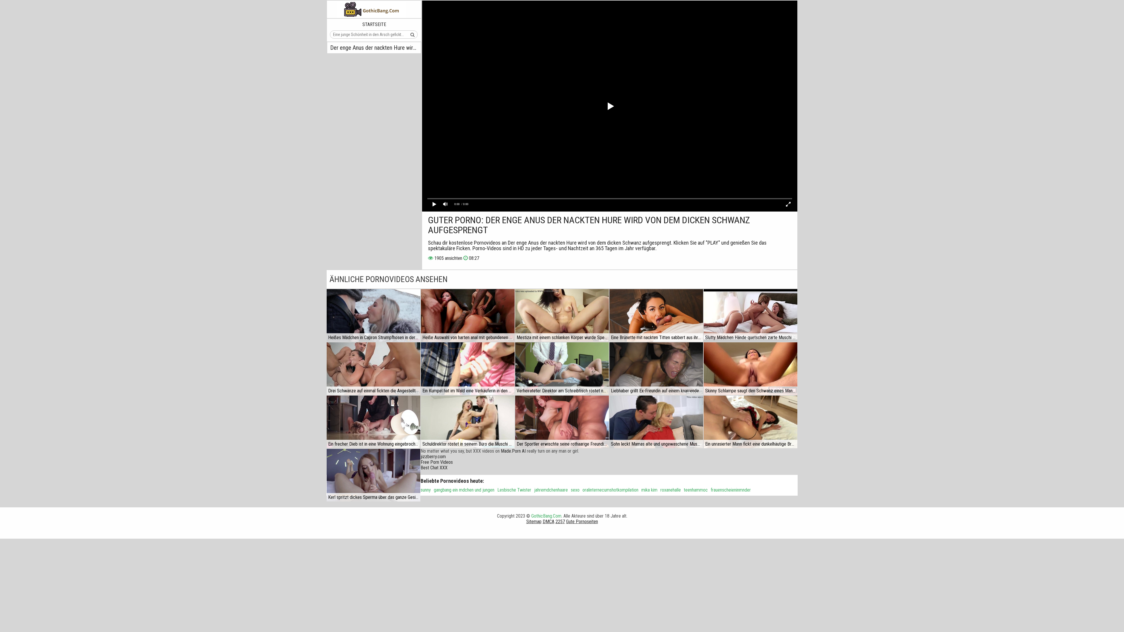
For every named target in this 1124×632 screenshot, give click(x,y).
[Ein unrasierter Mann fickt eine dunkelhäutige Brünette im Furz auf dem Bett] (750, 422)
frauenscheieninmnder (731, 490)
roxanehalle (670, 490)
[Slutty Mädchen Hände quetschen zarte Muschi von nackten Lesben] (750, 315)
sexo (575, 490)
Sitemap (534, 521)
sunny (426, 490)
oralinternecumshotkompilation (610, 490)
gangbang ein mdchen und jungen (464, 490)
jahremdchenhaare (551, 490)
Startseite (374, 24)
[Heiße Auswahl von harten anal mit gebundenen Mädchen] (468, 315)
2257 (560, 521)
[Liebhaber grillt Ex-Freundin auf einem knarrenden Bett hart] (656, 368)
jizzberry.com (433, 456)
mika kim (649, 490)
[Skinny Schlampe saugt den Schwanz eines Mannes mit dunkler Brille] (750, 368)
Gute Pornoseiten (582, 521)
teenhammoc (696, 490)
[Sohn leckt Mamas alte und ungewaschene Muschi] (656, 422)
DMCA (548, 521)
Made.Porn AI (513, 451)
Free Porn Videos (437, 462)
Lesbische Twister (514, 490)
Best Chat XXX (434, 467)
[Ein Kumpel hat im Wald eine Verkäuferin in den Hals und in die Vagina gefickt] (468, 368)
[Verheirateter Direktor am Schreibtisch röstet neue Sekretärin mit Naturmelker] (562, 368)
